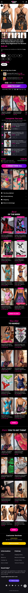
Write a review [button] (14, 543)
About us (3, 557)
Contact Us (4, 560)
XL (19, 55)
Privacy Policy (18, 560)
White (4, 64)
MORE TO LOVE (14, 313)
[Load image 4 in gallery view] (23, 35)
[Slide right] (27, 35)
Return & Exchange (20, 557)
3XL (9, 59)
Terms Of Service (19, 563)
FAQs (2, 554)
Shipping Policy (19, 554)
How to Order (4, 563)
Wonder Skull (16, 590)
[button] (23, 1)
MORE (14, 423)
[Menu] (1, 1)
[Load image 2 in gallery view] (11, 35)
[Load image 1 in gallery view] (5, 35)
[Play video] (6, 179)
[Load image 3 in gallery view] (17, 35)
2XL (3, 59)
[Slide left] (1, 35)
